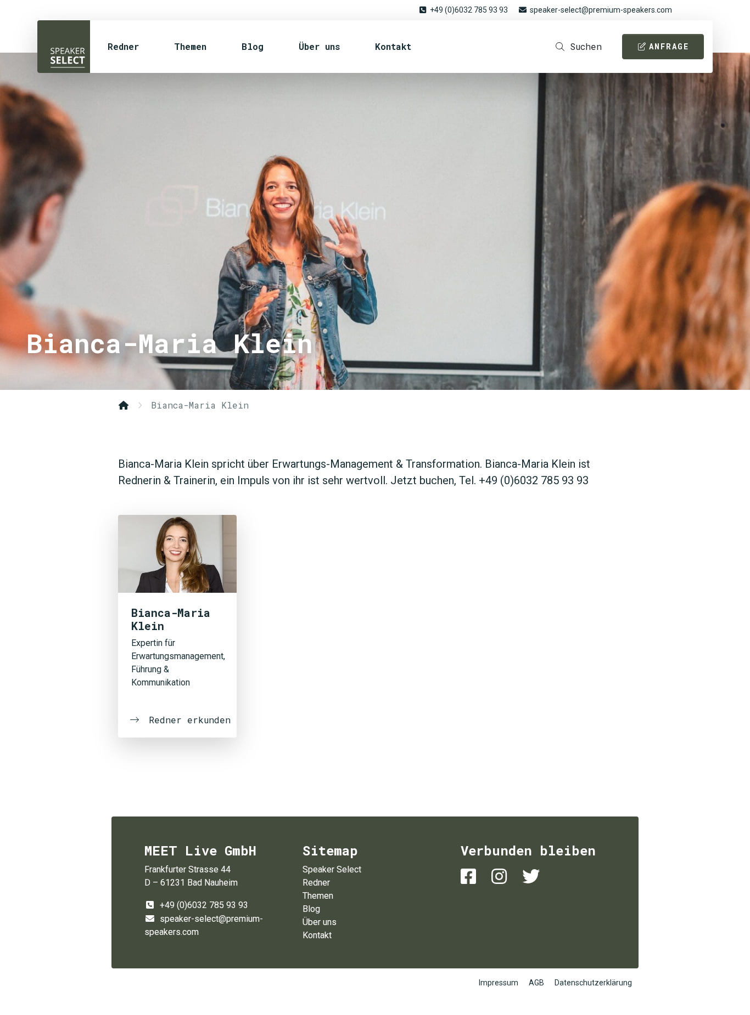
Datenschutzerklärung (593, 982)
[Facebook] (470, 876)
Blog (253, 46)
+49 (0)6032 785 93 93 (469, 9)
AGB (536, 982)
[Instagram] (501, 876)
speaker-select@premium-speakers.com (601, 9)
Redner (123, 46)
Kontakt (393, 46)
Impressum (498, 982)
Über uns (319, 46)
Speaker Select (63, 46)
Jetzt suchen (493, 414)
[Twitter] (533, 876)
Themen (190, 46)
